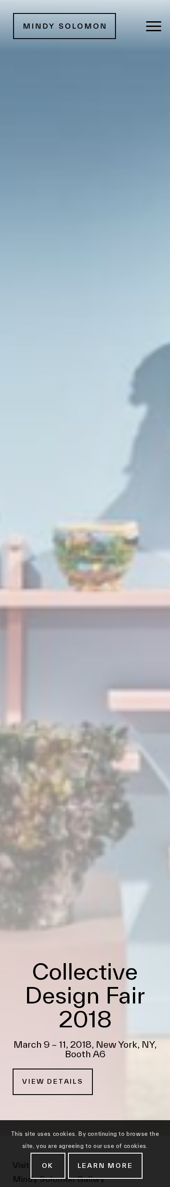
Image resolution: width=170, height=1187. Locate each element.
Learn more (105, 1165)
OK (48, 1165)
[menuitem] (153, 26)
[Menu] (153, 26)
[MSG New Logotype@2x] (68, 26)
